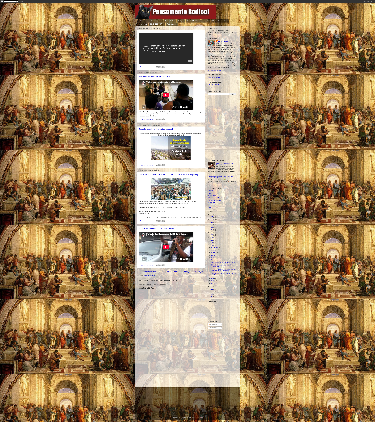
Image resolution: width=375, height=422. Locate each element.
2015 (211, 242)
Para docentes (171, 24)
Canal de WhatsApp (214, 84)
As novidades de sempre (215, 205)
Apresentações (170, 21)
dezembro (214, 247)
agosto (213, 252)
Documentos (143, 24)
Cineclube (205, 21)
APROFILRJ (211, 191)
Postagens (213, 324)
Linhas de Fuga (212, 195)
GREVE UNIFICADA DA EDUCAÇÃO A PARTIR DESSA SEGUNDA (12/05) (168, 175)
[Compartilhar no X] (161, 67)
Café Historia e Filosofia (215, 198)
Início (140, 21)
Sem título (214, 260)
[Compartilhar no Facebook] (163, 67)
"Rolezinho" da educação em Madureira (154, 77)
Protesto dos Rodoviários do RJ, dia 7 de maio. (157, 229)
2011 (211, 291)
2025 (211, 217)
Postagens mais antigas (193, 272)
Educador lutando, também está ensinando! (156, 129)
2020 (211, 230)
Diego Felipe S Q (223, 41)
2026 (211, 214)
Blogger (200, 417)
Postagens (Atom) (149, 275)
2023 (211, 222)
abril (212, 278)
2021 (211, 227)
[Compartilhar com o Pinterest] (164, 67)
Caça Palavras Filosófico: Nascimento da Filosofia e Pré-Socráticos (220, 177)
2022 (211, 224)
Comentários (214, 327)
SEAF (209, 193)
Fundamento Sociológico (215, 200)
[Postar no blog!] (159, 67)
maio (213, 257)
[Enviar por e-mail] (157, 67)
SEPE (209, 207)
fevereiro (214, 283)
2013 (211, 286)
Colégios (181, 21)
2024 (211, 219)
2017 (211, 237)
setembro (214, 250)
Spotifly (210, 87)
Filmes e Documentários (220, 21)
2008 (211, 297)
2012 (211, 289)
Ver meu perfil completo (215, 70)
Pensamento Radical (214, 77)
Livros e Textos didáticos (154, 21)
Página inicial (171, 272)
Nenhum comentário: (147, 67)
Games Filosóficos (193, 21)
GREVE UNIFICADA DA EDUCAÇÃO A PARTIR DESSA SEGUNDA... (222, 270)
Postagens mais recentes (149, 272)
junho (213, 255)
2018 (211, 235)
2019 (211, 232)
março (213, 280)
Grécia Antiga (212, 202)
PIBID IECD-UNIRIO (157, 24)
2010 (211, 294)
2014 (211, 245)
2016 (211, 240)
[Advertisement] (222, 127)
